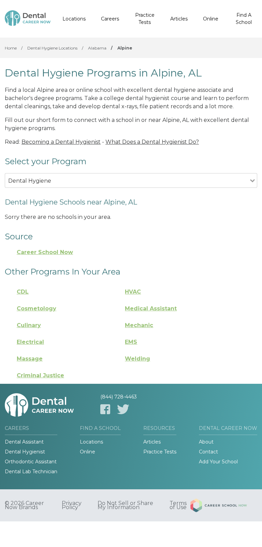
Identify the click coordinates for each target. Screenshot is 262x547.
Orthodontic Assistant (31, 462)
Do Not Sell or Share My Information (125, 505)
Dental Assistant (24, 442)
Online (210, 19)
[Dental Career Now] (27, 18)
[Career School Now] (223, 505)
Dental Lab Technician (31, 471)
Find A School (244, 18)
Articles (179, 19)
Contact (208, 452)
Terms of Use (178, 505)
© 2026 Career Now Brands (24, 505)
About (206, 442)
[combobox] (127, 190)
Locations (74, 19)
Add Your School (218, 462)
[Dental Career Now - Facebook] (105, 409)
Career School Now (45, 252)
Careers (110, 19)
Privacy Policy (72, 505)
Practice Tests (145, 18)
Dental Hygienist (25, 452)
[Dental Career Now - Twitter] (123, 409)
